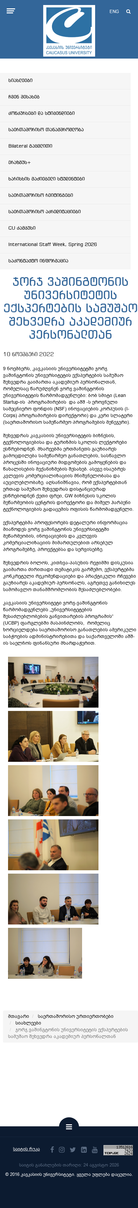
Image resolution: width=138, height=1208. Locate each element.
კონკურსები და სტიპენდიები (41, 113)
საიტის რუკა (26, 1149)
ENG (114, 11)
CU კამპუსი (22, 228)
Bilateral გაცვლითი (30, 146)
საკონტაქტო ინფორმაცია (38, 261)
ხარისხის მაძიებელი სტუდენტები (46, 179)
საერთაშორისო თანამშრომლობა (46, 130)
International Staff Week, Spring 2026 (52, 244)
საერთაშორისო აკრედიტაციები (44, 212)
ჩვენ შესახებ (24, 97)
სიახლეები (20, 80)
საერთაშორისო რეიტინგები (40, 195)
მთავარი (18, 1016)
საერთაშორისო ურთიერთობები (76, 1016)
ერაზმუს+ (19, 162)
